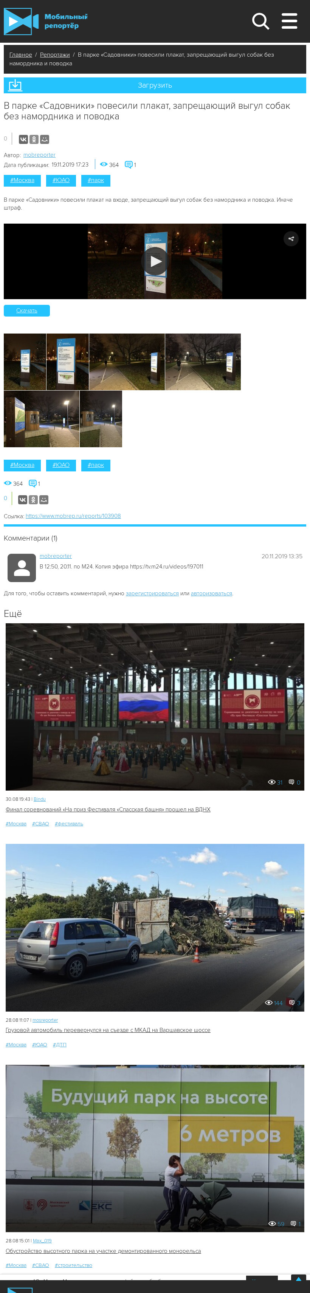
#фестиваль (69, 823)
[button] (155, 261)
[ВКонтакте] (23, 139)
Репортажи (55, 55)
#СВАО (40, 823)
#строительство (73, 1265)
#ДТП (60, 1044)
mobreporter (39, 154)
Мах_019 (42, 1241)
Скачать (26, 310)
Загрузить (155, 85)
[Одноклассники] (34, 139)
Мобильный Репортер (45, 21)
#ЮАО (61, 180)
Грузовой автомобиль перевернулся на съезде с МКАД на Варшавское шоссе (108, 1030)
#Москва (22, 180)
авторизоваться (211, 593)
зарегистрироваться (152, 593)
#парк (96, 180)
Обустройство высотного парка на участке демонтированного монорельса (103, 1251)
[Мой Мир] (44, 139)
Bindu (40, 799)
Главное (20, 55)
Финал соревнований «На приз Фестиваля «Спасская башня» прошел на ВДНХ (108, 809)
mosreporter (45, 1020)
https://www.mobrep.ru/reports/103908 (73, 516)
